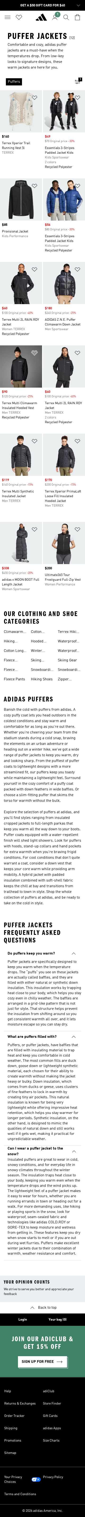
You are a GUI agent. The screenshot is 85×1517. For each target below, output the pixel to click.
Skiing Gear (67, 660)
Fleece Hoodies (10, 661)
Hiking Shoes (42, 679)
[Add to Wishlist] (34, 98)
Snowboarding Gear (70, 670)
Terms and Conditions (20, 1494)
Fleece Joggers (10, 670)
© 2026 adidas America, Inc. (42, 1510)
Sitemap (10, 1453)
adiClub (48, 1391)
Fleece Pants (14, 679)
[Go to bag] (77, 17)
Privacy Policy (53, 1477)
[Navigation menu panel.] (7, 17)
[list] (35, 82)
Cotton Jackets (37, 632)
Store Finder (52, 1403)
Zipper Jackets (64, 679)
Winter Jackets (37, 651)
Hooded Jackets (37, 642)
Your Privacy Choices (13, 1479)
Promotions (12, 1440)
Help (7, 1391)
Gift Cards (50, 1416)
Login (22, 1319)
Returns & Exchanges (20, 1403)
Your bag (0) (58, 1319)
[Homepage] (41, 19)
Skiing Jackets (37, 661)
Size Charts (51, 1440)
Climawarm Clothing (13, 632)
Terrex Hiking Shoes (69, 632)
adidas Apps (52, 1428)
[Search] (66, 17)
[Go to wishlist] (19, 17)
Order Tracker (14, 1416)
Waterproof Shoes (67, 642)
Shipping (10, 1428)
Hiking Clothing (11, 642)
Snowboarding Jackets (43, 670)
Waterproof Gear (67, 651)
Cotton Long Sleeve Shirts (14, 651)
